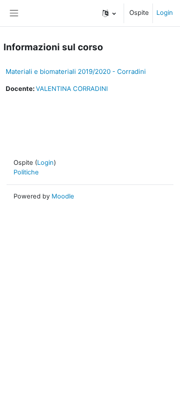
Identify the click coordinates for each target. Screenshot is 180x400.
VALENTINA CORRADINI (72, 89)
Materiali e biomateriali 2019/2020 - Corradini (76, 71)
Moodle (63, 196)
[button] (109, 13)
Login (164, 13)
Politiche (26, 172)
